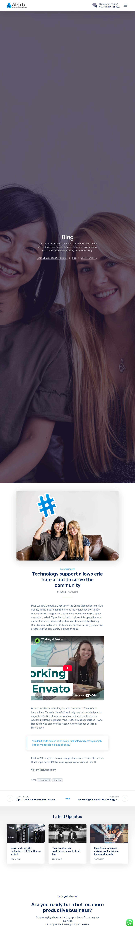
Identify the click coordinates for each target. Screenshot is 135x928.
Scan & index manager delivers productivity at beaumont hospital (106, 851)
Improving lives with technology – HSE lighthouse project (26, 851)
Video (58, 780)
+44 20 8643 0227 (111, 7)
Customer (45, 780)
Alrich (63, 592)
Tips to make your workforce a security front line (66, 851)
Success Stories (67, 569)
